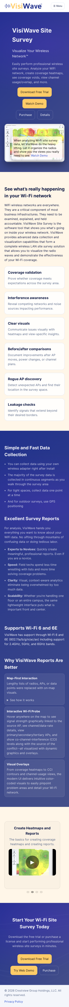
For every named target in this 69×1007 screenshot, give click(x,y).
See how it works (22, 700)
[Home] (23, 6)
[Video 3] (37, 892)
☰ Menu (57, 6)
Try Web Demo (24, 970)
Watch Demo (39, 155)
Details (45, 115)
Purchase (25, 115)
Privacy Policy (13, 1001)
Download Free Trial (35, 92)
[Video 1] (28, 892)
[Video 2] (32, 892)
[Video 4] (41, 892)
